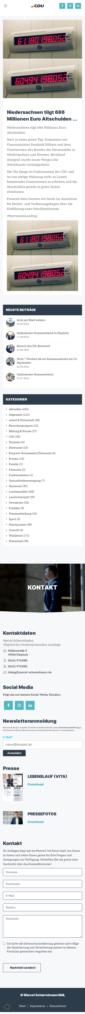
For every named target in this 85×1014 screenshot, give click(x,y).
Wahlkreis (15, 535)
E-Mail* (8, 737)
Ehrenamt (15, 447)
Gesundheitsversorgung (25, 480)
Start (22, 1006)
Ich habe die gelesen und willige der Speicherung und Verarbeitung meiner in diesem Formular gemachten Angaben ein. (43, 947)
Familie (14, 464)
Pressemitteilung (20, 513)
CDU (12, 436)
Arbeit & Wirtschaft (21, 420)
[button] (7, 1007)
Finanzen (15, 469)
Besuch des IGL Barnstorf (33, 346)
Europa (14, 458)
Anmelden (14, 753)
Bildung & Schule (20, 431)
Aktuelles (15, 409)
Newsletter (16, 502)
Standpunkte (17, 524)
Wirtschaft (16, 541)
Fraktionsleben (19, 475)
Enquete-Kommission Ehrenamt (30, 453)
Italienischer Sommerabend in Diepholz (43, 333)
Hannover (15, 486)
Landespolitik (18, 491)
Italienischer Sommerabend (35, 374)
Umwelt (14, 530)
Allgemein (15, 414)
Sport (12, 519)
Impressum (37, 1006)
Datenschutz (57, 1006)
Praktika (14, 508)
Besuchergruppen (21, 425)
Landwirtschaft (19, 497)
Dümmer (15, 442)
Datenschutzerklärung (69, 727)
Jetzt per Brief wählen (31, 320)
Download (36, 784)
